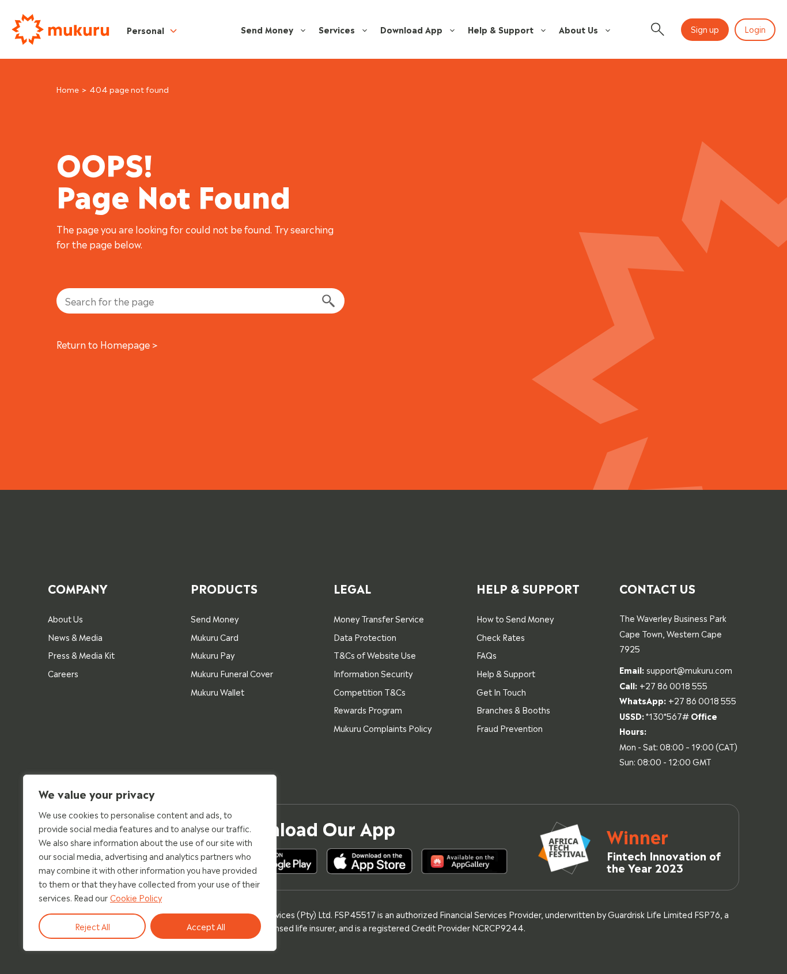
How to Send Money (515, 618)
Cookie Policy (136, 897)
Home (67, 89)
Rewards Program (368, 709)
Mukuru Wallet (217, 691)
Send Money (267, 29)
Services (337, 29)
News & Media (75, 637)
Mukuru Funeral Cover (232, 673)
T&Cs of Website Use (375, 654)
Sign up (705, 28)
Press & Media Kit (81, 654)
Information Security (373, 673)
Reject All (92, 926)
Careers (63, 673)
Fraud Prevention (509, 728)
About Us (578, 29)
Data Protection (365, 637)
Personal (145, 30)
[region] (150, 863)
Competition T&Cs (370, 691)
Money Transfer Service (379, 618)
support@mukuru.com (689, 669)
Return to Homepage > (107, 344)
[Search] (328, 301)
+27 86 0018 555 (673, 685)
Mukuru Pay (212, 654)
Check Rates (500, 637)
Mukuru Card (215, 637)
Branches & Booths (513, 709)
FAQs (486, 654)
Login (755, 28)
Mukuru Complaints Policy (383, 728)
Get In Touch (501, 691)
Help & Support (501, 29)
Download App (411, 29)
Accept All (206, 926)
